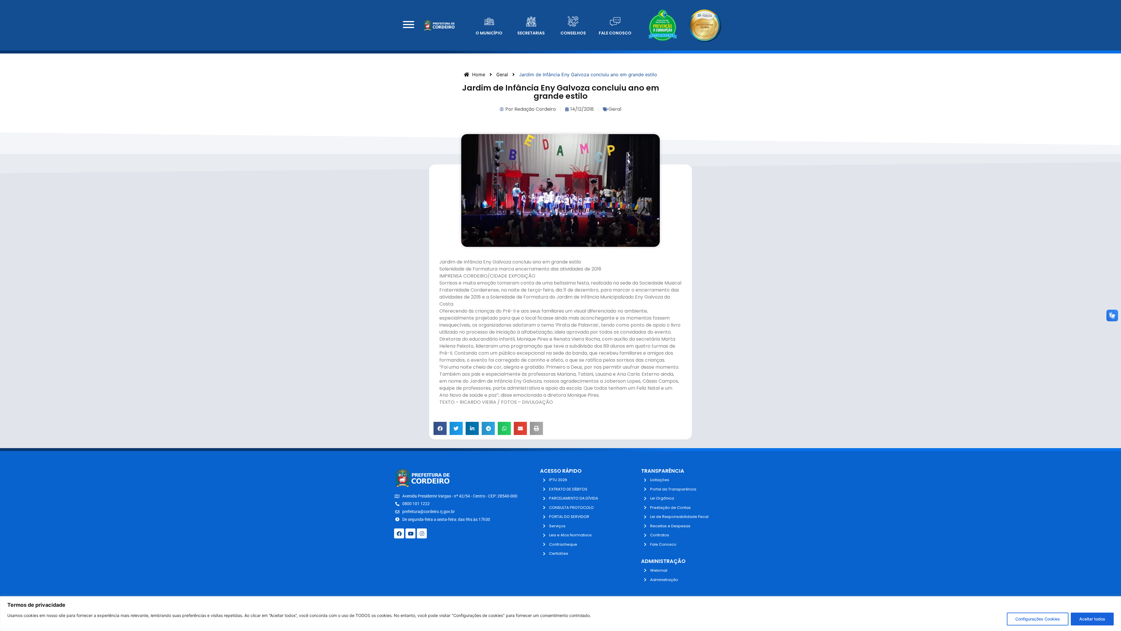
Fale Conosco (615, 33)
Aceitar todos (1092, 618)
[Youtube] (410, 533)
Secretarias (531, 33)
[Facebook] (399, 533)
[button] (440, 428)
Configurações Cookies (1037, 618)
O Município (489, 33)
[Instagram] (422, 533)
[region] (560, 613)
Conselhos (573, 33)
